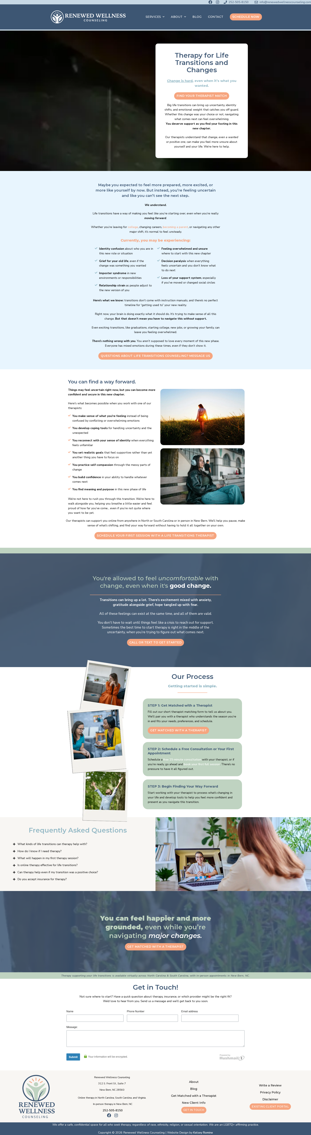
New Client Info (194, 1103)
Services (153, 17)
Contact (215, 17)
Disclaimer (270, 1099)
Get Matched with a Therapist (193, 1096)
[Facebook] (210, 2)
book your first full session (202, 764)
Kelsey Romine (203, 1133)
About (177, 17)
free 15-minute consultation (182, 759)
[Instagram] (217, 2)
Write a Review (270, 1085)
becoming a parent (175, 227)
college (133, 227)
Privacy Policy (270, 1092)
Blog (197, 17)
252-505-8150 (113, 1110)
